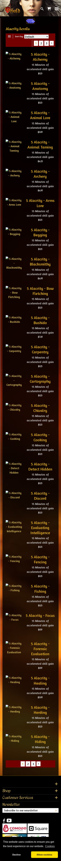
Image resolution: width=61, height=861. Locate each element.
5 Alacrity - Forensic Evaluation (40, 648)
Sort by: (19, 36)
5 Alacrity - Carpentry (40, 349)
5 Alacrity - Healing (40, 680)
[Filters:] (10, 36)
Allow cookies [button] (44, 854)
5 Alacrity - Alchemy (40, 57)
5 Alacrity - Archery (40, 174)
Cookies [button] (50, 846)
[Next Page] (52, 43)
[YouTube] (9, 820)
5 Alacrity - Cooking (40, 437)
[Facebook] (3, 820)
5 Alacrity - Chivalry (40, 408)
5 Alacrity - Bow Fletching (40, 291)
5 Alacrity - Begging (40, 232)
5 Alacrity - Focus (40, 615)
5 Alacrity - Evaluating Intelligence (40, 527)
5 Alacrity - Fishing (40, 589)
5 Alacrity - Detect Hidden (40, 466)
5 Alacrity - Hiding (40, 739)
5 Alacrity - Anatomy (40, 86)
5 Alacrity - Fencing (40, 559)
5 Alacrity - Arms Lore (40, 203)
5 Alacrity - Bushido (40, 320)
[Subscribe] (56, 810)
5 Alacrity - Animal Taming (40, 144)
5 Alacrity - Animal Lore (40, 115)
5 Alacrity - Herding (40, 710)
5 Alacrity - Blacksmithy (40, 261)
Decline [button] (16, 854)
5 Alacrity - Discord (40, 496)
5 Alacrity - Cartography (40, 379)
